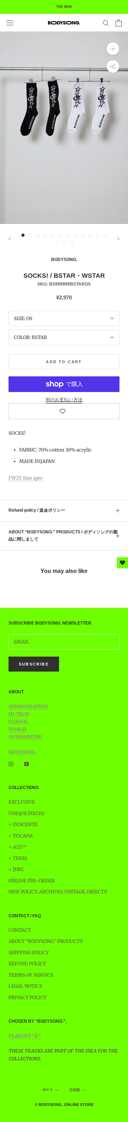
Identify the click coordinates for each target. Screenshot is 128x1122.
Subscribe (34, 664)
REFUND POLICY (27, 964)
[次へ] (118, 238)
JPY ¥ (47, 1090)
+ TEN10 (18, 858)
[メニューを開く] (10, 22)
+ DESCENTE (23, 824)
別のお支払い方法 (64, 400)
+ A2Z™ (17, 847)
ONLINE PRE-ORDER (32, 881)
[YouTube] (26, 763)
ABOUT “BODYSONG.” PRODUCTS (46, 941)
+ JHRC (17, 869)
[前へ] (10, 238)
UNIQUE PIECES (26, 813)
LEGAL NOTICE (25, 986)
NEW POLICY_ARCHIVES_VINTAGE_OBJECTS (58, 892)
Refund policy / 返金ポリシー (37, 510)
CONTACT (20, 930)
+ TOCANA (21, 836)
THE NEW (64, 7)
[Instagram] (11, 763)
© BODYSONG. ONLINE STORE (64, 1104)
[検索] (106, 23)
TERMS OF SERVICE (31, 975)
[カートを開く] (119, 22)
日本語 (74, 1090)
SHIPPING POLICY (29, 953)
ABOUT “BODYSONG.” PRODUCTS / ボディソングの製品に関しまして (63, 535)
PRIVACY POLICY (27, 998)
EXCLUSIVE (22, 802)
